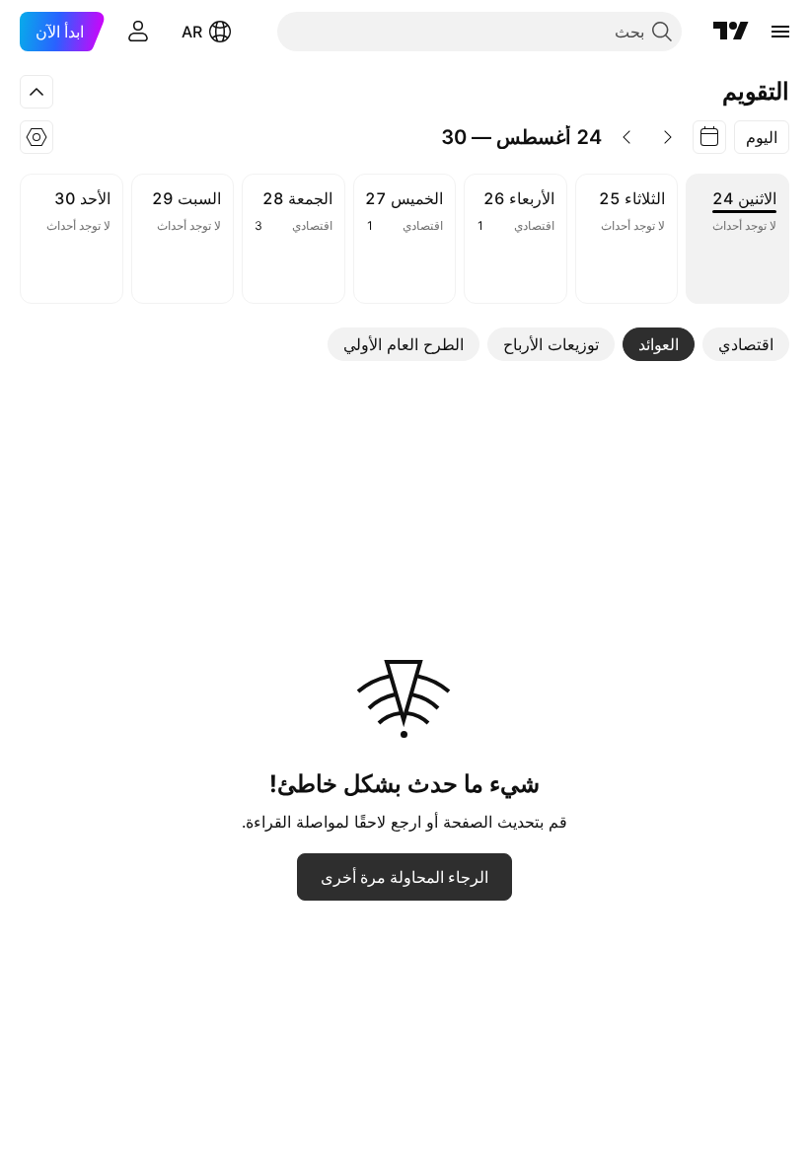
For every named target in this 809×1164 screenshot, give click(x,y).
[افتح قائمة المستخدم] (138, 31)
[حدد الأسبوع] (709, 137)
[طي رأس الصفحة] (36, 92)
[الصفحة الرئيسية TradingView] (731, 31)
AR (192, 31)
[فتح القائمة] (780, 31)
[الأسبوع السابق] (668, 137)
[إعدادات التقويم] (36, 137)
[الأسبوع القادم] (626, 137)
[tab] (745, 344)
